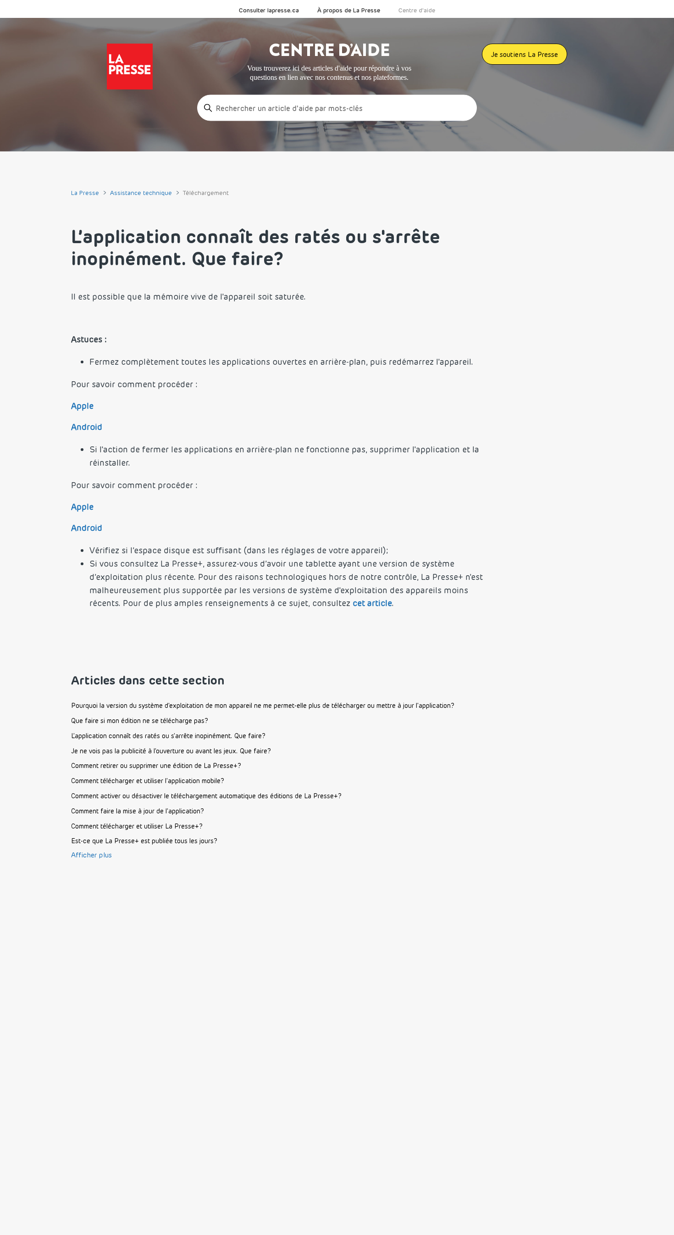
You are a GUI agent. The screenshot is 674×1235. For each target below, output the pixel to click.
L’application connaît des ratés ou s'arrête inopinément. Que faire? (168, 736)
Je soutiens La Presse (524, 54)
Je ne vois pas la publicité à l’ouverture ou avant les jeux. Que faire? (171, 751)
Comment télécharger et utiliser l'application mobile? (147, 781)
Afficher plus (91, 855)
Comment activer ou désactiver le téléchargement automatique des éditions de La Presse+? (206, 796)
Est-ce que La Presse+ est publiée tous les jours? (144, 841)
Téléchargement (206, 192)
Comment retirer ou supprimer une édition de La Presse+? (156, 766)
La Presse (85, 192)
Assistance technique (141, 192)
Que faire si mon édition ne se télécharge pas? (139, 721)
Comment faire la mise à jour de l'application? (137, 811)
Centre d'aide (416, 10)
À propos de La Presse (348, 10)
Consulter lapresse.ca (269, 10)
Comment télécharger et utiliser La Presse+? (137, 826)
